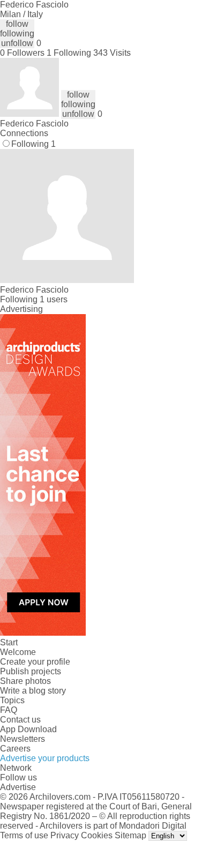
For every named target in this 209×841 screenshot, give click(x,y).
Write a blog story (33, 690)
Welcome (18, 652)
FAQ (8, 710)
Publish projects (30, 671)
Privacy (64, 835)
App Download (28, 729)
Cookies (97, 835)
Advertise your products (44, 758)
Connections (24, 133)
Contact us (20, 719)
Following (33, 143)
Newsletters (22, 738)
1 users (54, 299)
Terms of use (24, 835)
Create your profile (35, 661)
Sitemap (130, 835)
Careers (15, 748)
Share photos (25, 681)
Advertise (18, 787)
